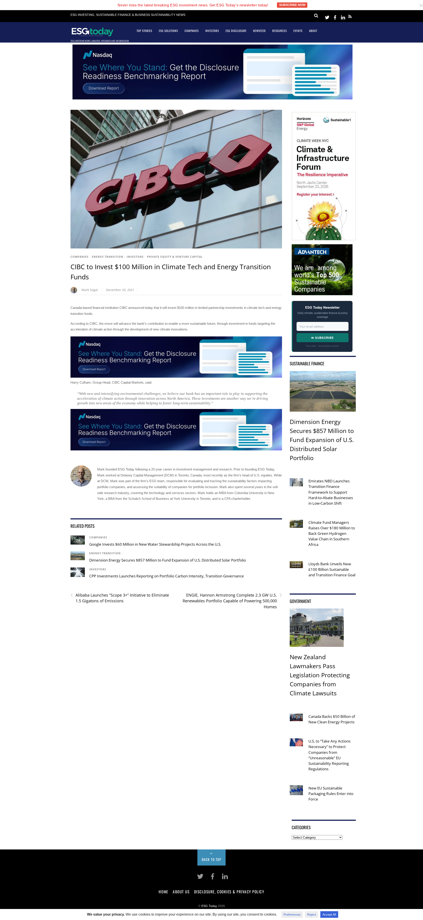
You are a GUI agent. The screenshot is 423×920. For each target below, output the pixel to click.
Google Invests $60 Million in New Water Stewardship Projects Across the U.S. (155, 544)
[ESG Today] (92, 35)
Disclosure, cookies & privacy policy (229, 891)
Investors (212, 30)
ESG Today (209, 906)
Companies (192, 30)
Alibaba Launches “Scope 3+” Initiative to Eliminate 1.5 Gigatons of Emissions (119, 598)
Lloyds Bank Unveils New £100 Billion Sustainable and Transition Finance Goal (331, 569)
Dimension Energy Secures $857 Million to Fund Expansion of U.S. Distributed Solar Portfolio (167, 560)
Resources (279, 30)
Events (297, 30)
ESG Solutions (168, 30)
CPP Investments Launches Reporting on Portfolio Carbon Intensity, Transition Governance (166, 575)
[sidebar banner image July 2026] (324, 237)
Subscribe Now (292, 5)
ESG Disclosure (236, 30)
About (313, 30)
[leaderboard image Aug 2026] (212, 98)
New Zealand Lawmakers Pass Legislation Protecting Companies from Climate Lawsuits (320, 675)
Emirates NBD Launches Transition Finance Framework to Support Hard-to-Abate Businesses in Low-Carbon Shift (330, 492)
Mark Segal (90, 290)
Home (163, 891)
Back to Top (211, 859)
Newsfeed (259, 30)
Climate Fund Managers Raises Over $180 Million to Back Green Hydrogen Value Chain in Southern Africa (331, 533)
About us (181, 891)
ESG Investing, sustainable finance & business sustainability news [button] (127, 15)
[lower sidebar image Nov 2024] (322, 292)
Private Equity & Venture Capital (175, 257)
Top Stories (144, 30)
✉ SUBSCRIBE (322, 338)
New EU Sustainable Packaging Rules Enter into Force (330, 794)
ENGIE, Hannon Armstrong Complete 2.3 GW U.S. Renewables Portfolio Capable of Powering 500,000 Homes (232, 600)
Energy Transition (107, 257)
